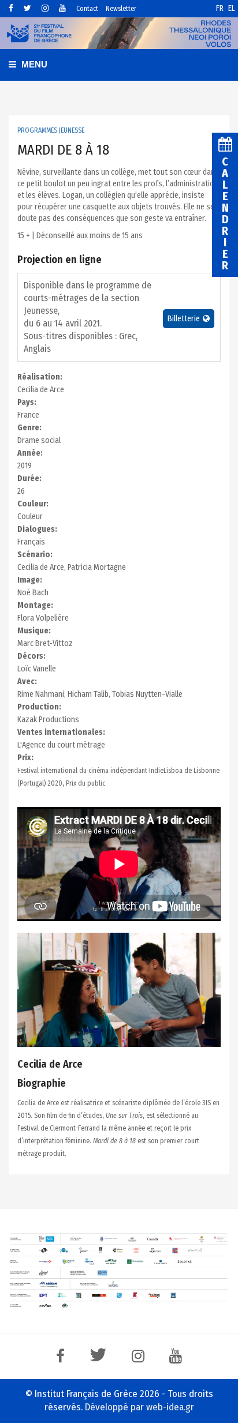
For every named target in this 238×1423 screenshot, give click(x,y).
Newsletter (121, 9)
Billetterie (184, 319)
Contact (87, 9)
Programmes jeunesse (50, 130)
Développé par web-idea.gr (139, 1407)
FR (220, 8)
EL (231, 8)
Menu (33, 64)
